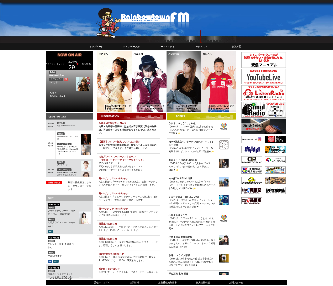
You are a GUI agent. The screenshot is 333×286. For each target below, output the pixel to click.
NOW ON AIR (70, 55)
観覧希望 (236, 46)
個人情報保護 (203, 282)
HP (50, 261)
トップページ (96, 46)
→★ (145, 145)
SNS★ (172, 170)
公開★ (174, 133)
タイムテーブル (131, 46)
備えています (113, 163)
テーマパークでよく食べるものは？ (124, 170)
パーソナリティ (166, 46)
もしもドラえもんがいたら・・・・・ (125, 166)
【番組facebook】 (58, 96)
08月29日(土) (54, 204)
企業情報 (134, 282)
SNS (50, 231)
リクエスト (201, 46)
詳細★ (207, 151)
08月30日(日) (54, 268)
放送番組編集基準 (167, 282)
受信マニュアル (102, 282)
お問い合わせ (236, 282)
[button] (107, 81)
